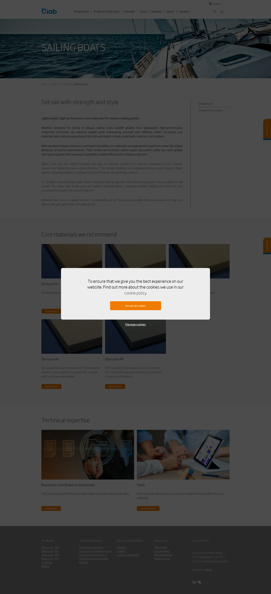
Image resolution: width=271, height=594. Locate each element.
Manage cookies (135, 324)
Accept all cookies (135, 306)
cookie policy (135, 293)
